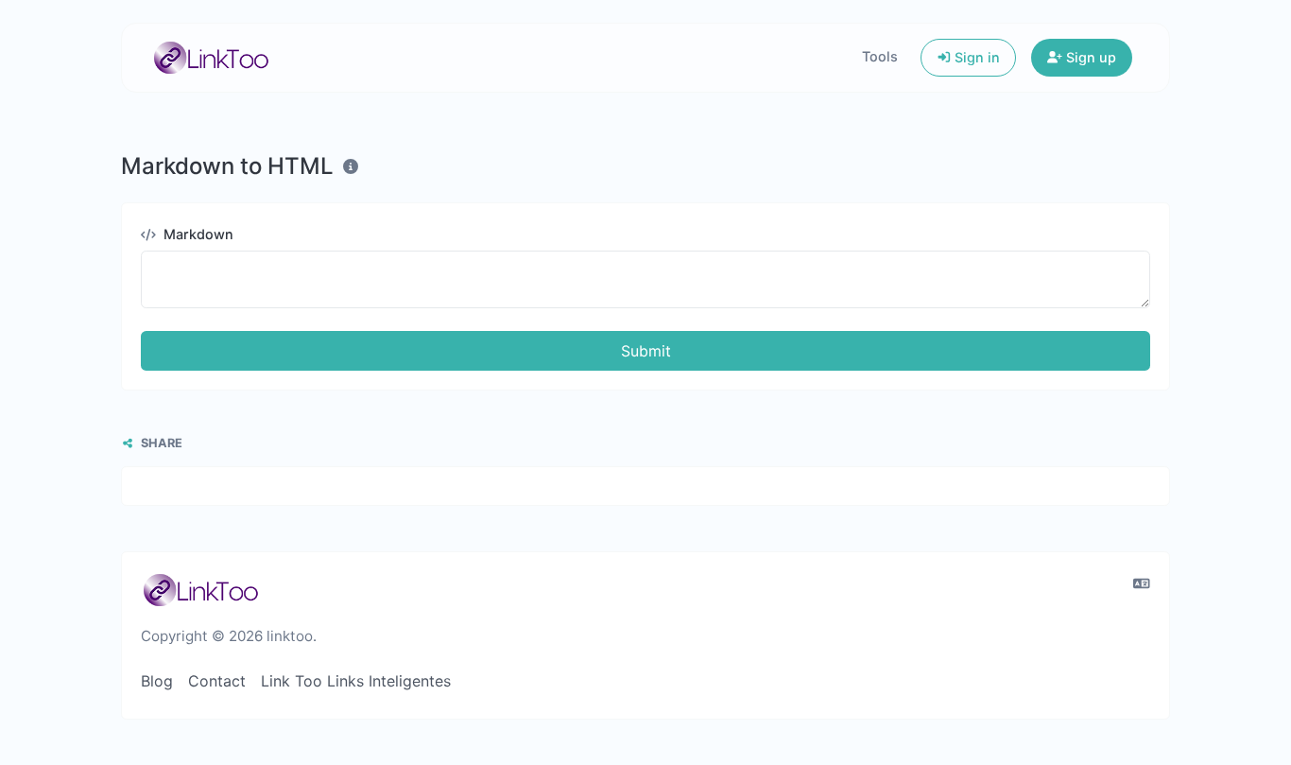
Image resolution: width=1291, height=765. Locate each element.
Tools (880, 56)
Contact (217, 680)
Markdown (196, 234)
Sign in (975, 57)
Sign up (1089, 57)
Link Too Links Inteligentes (356, 680)
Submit (646, 350)
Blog (157, 680)
